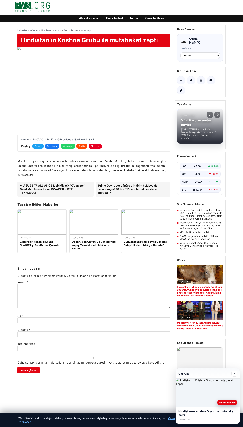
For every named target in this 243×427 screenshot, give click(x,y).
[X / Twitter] (191, 80)
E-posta (23, 329)
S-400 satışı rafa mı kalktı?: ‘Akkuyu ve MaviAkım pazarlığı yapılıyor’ (201, 237)
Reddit (82, 146)
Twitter (38, 146)
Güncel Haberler (89, 18)
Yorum (22, 282)
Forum (134, 18)
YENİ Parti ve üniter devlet (194, 232)
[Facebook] (181, 80)
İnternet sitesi (26, 344)
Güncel (34, 30)
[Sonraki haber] (217, 115)
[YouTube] (211, 80)
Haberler (22, 30)
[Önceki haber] (210, 115)
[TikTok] (181, 90)
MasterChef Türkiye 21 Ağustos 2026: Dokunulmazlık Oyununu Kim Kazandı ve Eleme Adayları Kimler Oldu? (201, 225)
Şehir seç (186, 48)
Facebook (52, 146)
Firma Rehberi (114, 18)
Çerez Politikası (154, 18)
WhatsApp (68, 146)
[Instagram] (201, 80)
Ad (20, 315)
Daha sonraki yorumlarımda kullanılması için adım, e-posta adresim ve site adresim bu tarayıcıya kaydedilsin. (90, 362)
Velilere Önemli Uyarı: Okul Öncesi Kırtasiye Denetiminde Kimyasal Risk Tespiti (199, 245)
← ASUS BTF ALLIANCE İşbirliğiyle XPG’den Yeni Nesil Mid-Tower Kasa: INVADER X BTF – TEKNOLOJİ (52, 189)
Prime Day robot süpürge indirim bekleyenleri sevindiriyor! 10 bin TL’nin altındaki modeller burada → (128, 189)
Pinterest (95, 146)
